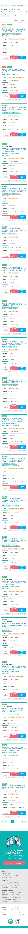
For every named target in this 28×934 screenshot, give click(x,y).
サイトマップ (4, 912)
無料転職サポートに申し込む (14, 863)
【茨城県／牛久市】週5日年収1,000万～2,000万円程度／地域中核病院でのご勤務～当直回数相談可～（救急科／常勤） (14, 381)
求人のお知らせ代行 (6, 899)
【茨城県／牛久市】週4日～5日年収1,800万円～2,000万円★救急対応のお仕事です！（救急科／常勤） (14, 625)
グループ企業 (17, 912)
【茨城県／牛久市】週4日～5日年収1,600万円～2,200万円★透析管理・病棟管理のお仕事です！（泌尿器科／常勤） (14, 150)
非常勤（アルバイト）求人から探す (10, 875)
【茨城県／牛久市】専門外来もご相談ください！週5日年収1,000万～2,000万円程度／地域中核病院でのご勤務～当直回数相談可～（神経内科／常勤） (14, 420)
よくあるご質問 (13, 887)
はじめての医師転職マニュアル (9, 883)
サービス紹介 (5, 882)
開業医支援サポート (6, 897)
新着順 (22, 20)
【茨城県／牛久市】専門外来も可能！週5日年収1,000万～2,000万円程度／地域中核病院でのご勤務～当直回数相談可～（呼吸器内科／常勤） (14, 460)
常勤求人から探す (6, 873)
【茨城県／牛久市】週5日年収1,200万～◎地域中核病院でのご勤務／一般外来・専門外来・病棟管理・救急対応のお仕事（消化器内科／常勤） (14, 190)
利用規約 (16, 907)
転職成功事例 (5, 887)
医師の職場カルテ (17, 899)
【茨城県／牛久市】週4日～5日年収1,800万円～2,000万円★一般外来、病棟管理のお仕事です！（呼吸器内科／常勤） (14, 668)
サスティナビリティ (19, 914)
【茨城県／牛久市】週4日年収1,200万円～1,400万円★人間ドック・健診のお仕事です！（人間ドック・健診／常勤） (14, 710)
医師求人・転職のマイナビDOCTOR (8, 5)
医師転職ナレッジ (6, 894)
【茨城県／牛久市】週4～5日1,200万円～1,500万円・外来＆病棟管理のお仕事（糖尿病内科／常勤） (14, 70)
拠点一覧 (17, 885)
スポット (23, 15)
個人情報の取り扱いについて (7, 909)
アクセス (3, 914)
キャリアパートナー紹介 (8, 885)
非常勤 (14, 15)
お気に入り (5, 58)
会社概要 (3, 907)
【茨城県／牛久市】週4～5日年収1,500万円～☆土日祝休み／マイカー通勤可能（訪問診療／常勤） (14, 787)
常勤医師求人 (21, 5)
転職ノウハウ (5, 892)
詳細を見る (22, 57)
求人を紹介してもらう (14, 58)
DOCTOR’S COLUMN (15, 892)
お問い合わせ (17, 909)
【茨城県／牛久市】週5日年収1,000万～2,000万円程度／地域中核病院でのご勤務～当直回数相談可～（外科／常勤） (14, 230)
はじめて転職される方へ (16, 882)
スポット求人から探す (7, 877)
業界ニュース (15, 896)
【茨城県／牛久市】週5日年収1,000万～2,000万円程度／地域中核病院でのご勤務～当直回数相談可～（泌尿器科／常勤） (14, 749)
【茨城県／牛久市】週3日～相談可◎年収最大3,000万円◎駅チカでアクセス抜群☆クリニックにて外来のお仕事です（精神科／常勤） (14, 30)
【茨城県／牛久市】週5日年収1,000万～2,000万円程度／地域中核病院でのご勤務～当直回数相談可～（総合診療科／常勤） (14, 540)
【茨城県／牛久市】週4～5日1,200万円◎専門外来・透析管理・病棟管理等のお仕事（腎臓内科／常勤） (14, 109)
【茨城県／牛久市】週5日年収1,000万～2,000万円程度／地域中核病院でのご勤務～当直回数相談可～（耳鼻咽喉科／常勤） (14, 343)
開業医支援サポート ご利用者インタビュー (12, 901)
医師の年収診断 (16, 897)
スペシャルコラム (6, 896)
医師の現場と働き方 (17, 894)
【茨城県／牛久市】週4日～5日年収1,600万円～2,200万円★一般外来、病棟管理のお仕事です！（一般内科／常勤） (14, 583)
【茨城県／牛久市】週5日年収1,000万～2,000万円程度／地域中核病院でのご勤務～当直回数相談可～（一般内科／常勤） (14, 500)
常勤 (5, 15)
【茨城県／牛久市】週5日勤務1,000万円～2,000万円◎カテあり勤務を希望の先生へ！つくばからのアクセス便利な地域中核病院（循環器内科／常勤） (14, 269)
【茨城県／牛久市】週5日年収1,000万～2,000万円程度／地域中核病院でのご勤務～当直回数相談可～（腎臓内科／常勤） (14, 304)
